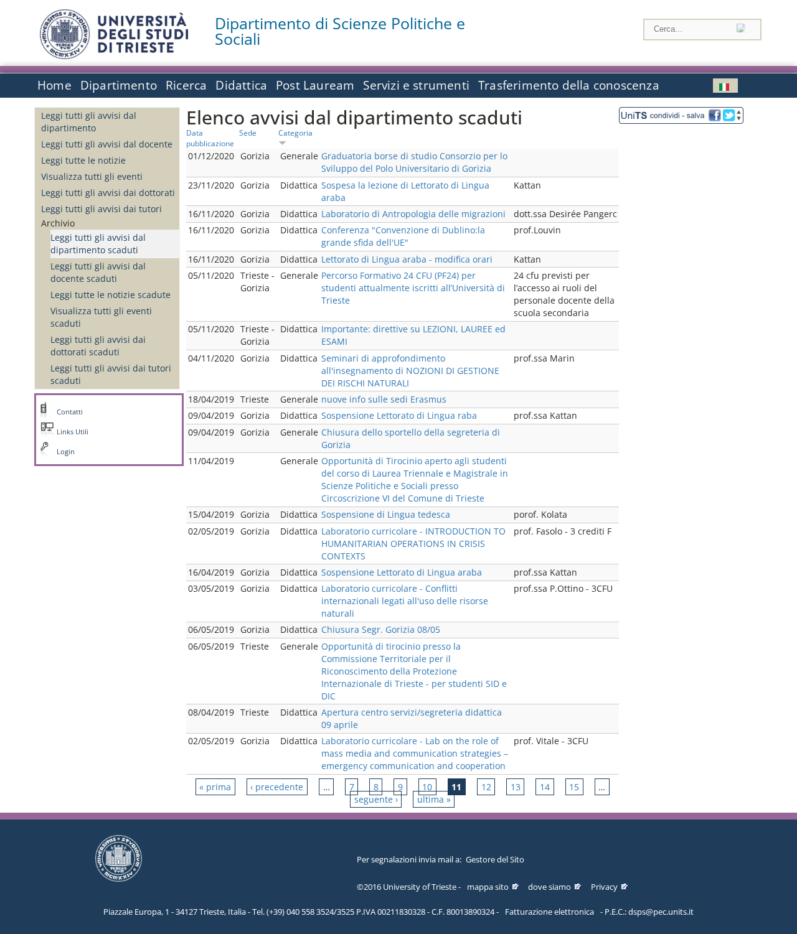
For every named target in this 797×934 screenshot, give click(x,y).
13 (516, 787)
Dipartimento (118, 85)
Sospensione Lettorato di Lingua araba (401, 572)
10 (427, 787)
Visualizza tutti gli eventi (92, 176)
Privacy (604, 886)
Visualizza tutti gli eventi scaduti (101, 317)
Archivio (58, 223)
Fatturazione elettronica (549, 911)
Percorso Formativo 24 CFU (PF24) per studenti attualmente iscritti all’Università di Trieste (413, 287)
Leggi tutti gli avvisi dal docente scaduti (98, 272)
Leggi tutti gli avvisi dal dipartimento (88, 122)
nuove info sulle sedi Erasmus (383, 399)
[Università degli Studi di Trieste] (114, 56)
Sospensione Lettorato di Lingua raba (399, 415)
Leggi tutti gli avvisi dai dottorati (108, 192)
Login (66, 451)
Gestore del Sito (495, 859)
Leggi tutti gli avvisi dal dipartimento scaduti (98, 243)
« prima (215, 787)
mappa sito (488, 886)
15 (574, 787)
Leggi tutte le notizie (83, 160)
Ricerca (186, 85)
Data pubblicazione (210, 138)
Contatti (70, 412)
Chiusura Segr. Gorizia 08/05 (380, 629)
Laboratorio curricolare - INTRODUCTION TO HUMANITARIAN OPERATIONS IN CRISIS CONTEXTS (413, 543)
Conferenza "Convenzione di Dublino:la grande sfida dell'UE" (403, 236)
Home (54, 85)
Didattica (241, 85)
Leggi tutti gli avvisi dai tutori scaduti (110, 374)
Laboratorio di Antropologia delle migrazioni (413, 214)
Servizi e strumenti (416, 85)
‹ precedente (276, 787)
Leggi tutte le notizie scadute (110, 295)
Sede (248, 133)
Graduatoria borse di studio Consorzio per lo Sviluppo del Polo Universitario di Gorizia (414, 162)
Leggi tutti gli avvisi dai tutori (101, 209)
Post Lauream (315, 85)
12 (486, 787)
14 (545, 787)
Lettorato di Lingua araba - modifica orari (407, 259)
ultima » (434, 799)
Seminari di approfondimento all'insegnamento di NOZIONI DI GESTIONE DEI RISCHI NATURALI (410, 370)
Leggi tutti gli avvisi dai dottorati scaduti (98, 346)
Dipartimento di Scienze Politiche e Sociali (340, 31)
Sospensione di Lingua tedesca (385, 514)
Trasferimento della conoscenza (568, 85)
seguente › (376, 799)
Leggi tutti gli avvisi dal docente (106, 144)
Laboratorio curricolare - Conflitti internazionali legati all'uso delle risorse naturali (404, 600)
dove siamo (549, 886)
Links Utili (72, 431)
